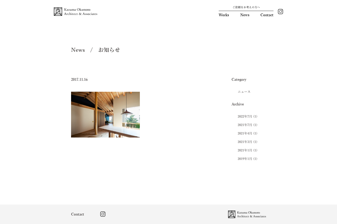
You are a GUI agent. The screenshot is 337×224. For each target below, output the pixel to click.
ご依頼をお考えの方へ (246, 7)
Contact (266, 15)
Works (224, 15)
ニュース (244, 92)
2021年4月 (245, 133)
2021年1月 (245, 150)
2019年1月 (245, 159)
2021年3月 (245, 142)
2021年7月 (245, 125)
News (244, 15)
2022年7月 (245, 116)
